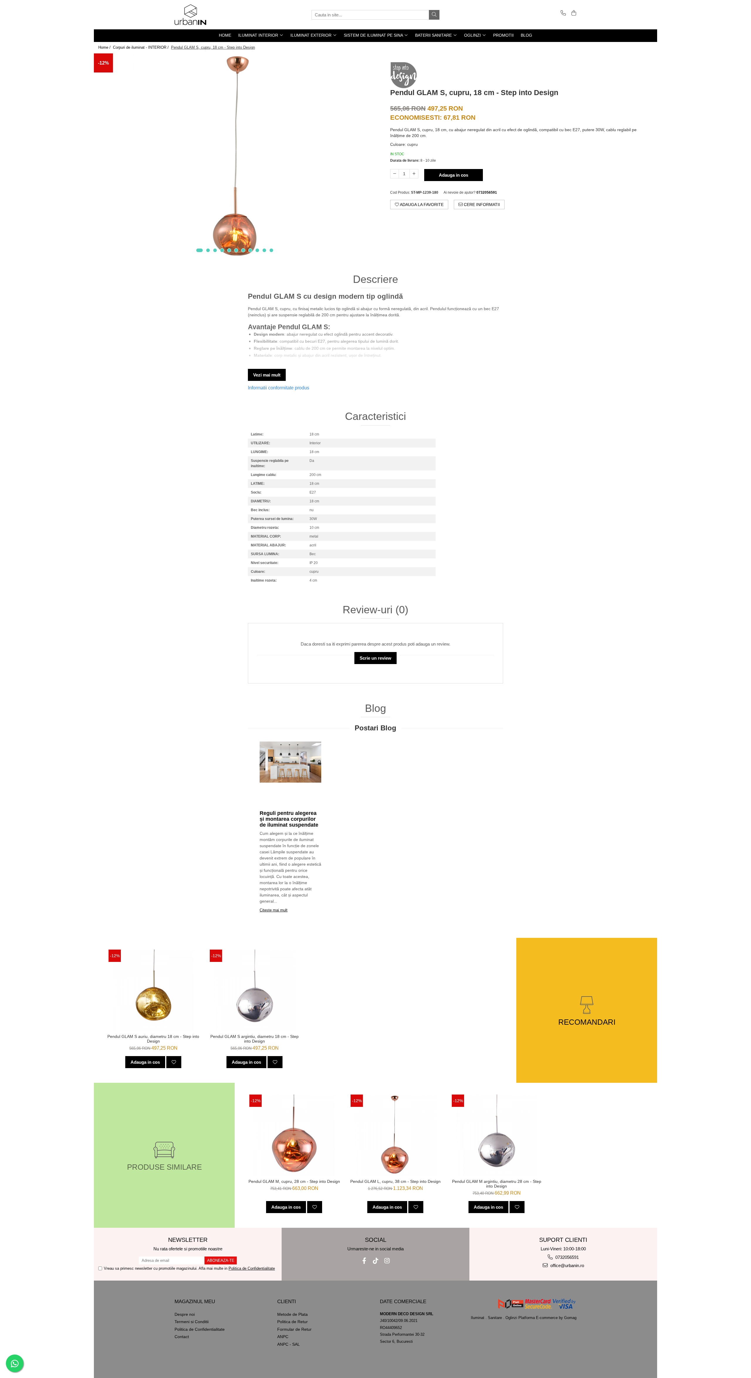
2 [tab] (208, 250)
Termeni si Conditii (192, 1321)
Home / (105, 47)
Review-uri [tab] (375, 610)
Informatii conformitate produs (278, 387)
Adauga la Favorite (421, 204)
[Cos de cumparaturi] (572, 13)
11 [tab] (271, 250)
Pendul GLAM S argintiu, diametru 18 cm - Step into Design (254, 1038)
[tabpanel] (235, 156)
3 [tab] (215, 250)
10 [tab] (264, 250)
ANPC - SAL (288, 1344)
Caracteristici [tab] (375, 416)
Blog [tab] (375, 708)
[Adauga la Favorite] (173, 1062)
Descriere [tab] (375, 279)
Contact (182, 1336)
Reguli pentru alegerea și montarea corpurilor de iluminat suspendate (289, 819)
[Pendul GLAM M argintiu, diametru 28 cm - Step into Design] (496, 1135)
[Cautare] (434, 15)
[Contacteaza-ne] (562, 13)
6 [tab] (236, 250)
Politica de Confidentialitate (252, 1268)
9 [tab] (257, 250)
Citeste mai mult (273, 910)
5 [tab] (229, 250)
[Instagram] (387, 1261)
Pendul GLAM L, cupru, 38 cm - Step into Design (395, 1181)
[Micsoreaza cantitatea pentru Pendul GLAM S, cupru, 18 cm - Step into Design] (394, 173)
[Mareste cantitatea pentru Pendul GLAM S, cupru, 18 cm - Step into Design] (414, 173)
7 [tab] (243, 250)
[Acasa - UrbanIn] (204, 14)
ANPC (282, 1336)
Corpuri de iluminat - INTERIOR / (141, 47)
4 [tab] (222, 250)
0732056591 (566, 1257)
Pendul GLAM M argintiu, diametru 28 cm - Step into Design (496, 1183)
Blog (526, 35)
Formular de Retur (294, 1329)
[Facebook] (364, 1261)
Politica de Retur (292, 1321)
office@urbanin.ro (566, 1265)
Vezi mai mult (266, 374)
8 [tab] (250, 250)
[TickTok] (376, 1261)
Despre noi (185, 1314)
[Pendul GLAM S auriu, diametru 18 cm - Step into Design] (153, 990)
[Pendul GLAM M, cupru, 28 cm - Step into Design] (294, 1135)
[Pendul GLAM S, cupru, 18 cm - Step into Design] (235, 156)
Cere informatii (481, 204)
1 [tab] (199, 250)
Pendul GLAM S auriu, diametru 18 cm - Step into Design (153, 1038)
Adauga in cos (453, 175)
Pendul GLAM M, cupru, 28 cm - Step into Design (294, 1181)
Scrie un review (375, 658)
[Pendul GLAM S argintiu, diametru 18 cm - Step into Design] (254, 990)
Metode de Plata (292, 1314)
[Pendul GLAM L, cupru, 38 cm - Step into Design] (395, 1135)
